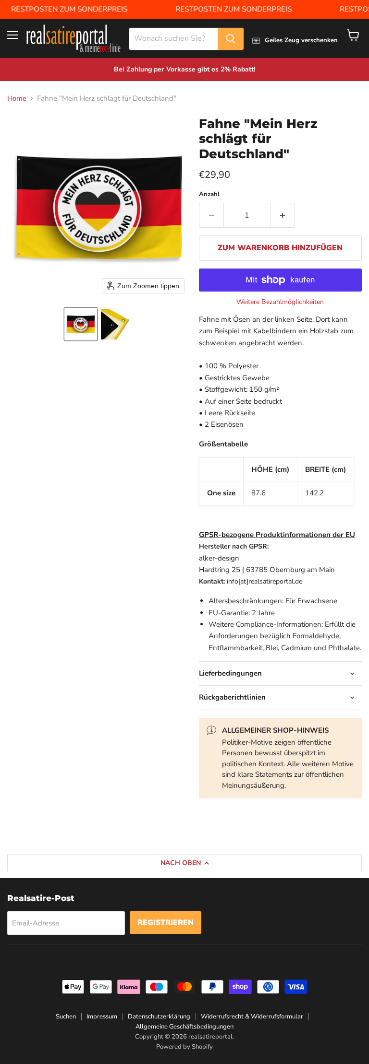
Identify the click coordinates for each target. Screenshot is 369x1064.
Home (16, 98)
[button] (80, 324)
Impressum (101, 1016)
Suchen (66, 1016)
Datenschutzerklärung (159, 1016)
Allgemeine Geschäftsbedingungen (184, 1026)
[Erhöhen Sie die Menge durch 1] (283, 215)
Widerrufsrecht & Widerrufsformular (252, 1016)
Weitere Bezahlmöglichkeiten (280, 302)
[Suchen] (231, 39)
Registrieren (165, 922)
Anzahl (209, 194)
